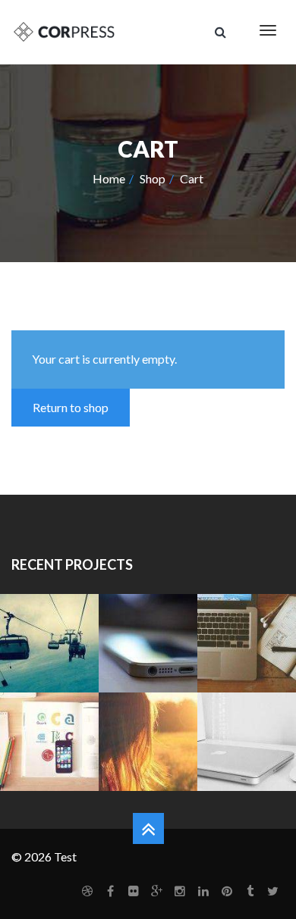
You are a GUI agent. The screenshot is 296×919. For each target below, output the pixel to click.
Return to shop (71, 407)
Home (109, 178)
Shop (152, 178)
